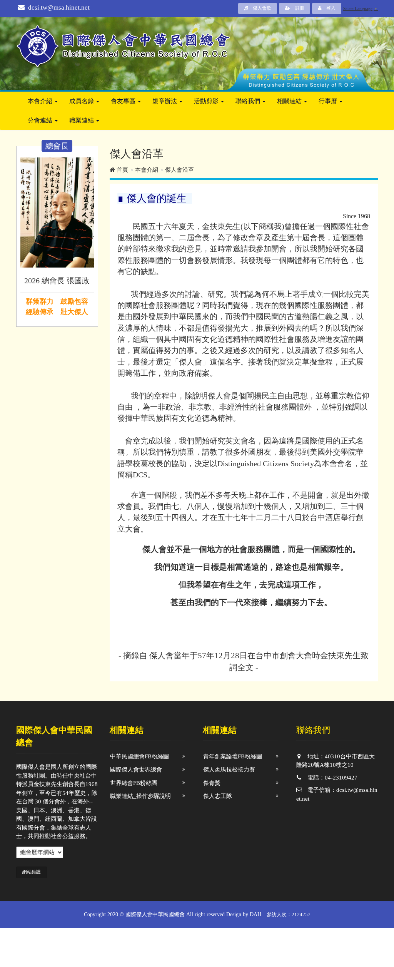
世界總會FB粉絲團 (133, 783)
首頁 (121, 170)
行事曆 (329, 101)
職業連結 (82, 120)
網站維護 (31, 872)
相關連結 (290, 101)
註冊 (299, 8)
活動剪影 (207, 101)
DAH (255, 914)
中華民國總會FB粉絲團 (139, 756)
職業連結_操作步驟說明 (140, 796)
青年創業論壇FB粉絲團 (232, 756)
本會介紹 (41, 101)
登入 (330, 8)
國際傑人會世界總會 (136, 769)
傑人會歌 (261, 8)
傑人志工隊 (217, 796)
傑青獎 (211, 783)
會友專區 (124, 101)
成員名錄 (82, 101)
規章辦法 (165, 101)
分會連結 (41, 120)
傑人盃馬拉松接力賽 (229, 769)
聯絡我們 (248, 101)
